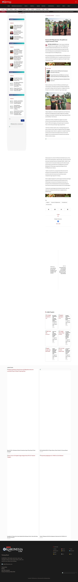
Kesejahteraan (64, 202)
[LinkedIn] (67, 209)
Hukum (26, 5)
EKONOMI (32, 9)
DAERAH (16, 9)
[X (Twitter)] (55, 209)
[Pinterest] (61, 209)
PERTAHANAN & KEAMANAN (22, 9)
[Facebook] (48, 209)
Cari (9, 118)
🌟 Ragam (54, 554)
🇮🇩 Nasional (63, 548)
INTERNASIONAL (38, 9)
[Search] (75, 1)
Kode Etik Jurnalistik (6, 570)
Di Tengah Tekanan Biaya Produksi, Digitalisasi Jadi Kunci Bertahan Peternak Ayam (68, 335)
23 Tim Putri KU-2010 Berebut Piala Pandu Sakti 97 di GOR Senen (54, 11)
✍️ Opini (70, 554)
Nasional (32, 5)
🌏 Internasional (71, 550)
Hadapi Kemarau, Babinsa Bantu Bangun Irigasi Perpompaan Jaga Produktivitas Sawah (26, 11)
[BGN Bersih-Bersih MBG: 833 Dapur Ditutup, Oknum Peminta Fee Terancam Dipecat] (55, 409)
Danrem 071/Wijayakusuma (55, 202)
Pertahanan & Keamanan (17, 5)
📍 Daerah (70, 548)
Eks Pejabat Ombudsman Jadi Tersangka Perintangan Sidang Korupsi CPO (54, 318)
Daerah (38, 5)
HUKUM (7, 9)
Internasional (51, 5)
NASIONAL (11, 9)
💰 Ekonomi (63, 550)
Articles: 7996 (58, 223)
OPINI (28, 9)
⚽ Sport (62, 554)
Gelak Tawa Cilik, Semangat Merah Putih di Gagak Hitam (54, 334)
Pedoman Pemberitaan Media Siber (8, 571)
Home (9, 5)
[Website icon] (58, 221)
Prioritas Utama (49, 204)
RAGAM (47, 9)
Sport (63, 5)
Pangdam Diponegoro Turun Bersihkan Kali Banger (68, 317)
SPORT (43, 9)
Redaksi (3, 568)
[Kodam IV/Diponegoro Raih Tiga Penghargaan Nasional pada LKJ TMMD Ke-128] (55, 495)
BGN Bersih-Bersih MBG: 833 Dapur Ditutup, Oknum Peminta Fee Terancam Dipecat (54, 450)
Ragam (58, 5)
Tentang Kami (4, 567)
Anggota (47, 202)
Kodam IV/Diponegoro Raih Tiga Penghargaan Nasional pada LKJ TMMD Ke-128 (53, 536)
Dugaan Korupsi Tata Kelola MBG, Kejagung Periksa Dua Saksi (54, 351)
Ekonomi (43, 5)
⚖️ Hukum (54, 548)
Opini (69, 5)
